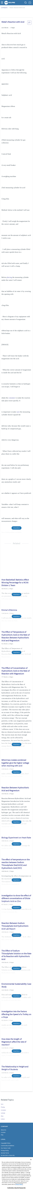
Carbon (3, 1119)
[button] (2, 2)
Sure (2, 1104)
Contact (3, 1132)
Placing (3, 1107)
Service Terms (5, 1153)
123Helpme (4, 7)
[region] (16, 1174)
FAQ (2, 1135)
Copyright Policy (5, 1143)
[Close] (31, 1159)
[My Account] (30, 2)
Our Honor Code (5, 1148)
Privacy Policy (5, 1150)
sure (18, 412)
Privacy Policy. (19, 1184)
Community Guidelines (7, 1145)
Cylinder (3, 1113)
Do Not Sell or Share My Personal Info (16, 1188)
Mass (2, 1116)
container (12, 398)
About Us (3, 1130)
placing (9, 277)
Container (3, 1110)
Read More (16, 594)
